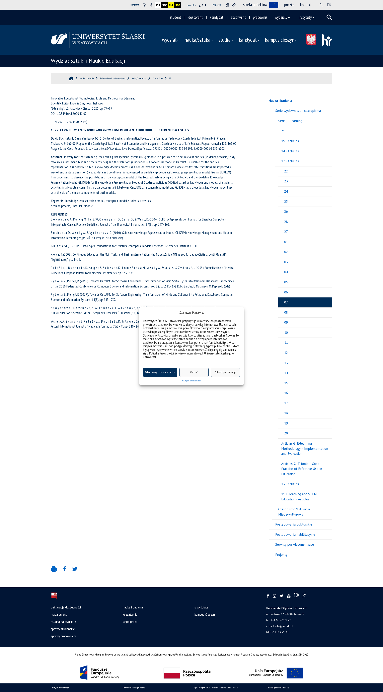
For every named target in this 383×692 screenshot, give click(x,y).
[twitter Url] (281, 596)
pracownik (260, 17)
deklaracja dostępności (66, 607)
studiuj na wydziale (63, 622)
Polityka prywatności (60, 687)
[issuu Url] (296, 596)
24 (286, 191)
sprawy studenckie (63, 629)
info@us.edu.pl (284, 626)
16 (286, 393)
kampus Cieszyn (204, 614)
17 (286, 403)
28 (286, 222)
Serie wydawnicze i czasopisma (298, 110)
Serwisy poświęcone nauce (294, 544)
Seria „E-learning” (290, 121)
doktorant (195, 17)
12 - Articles (290, 161)
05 (286, 282)
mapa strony (59, 614)
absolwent (238, 17)
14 (286, 373)
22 (286, 171)
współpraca (130, 622)
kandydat (216, 17)
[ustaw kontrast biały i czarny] (164, 5)
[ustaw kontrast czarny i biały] (158, 5)
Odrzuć (194, 372)
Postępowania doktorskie (293, 524)
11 (286, 342)
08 (286, 312)
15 (286, 383)
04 (286, 272)
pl (321, 5)
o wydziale (201, 607)
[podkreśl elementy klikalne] (234, 5)
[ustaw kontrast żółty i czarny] (177, 5)
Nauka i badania (280, 100)
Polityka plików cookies (191, 380)
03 (286, 262)
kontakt (306, 4)
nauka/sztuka (197, 39)
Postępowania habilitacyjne (295, 534)
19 (286, 423)
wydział (169, 39)
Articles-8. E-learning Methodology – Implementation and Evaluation (304, 448)
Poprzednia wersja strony (134, 687)
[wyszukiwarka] (329, 17)
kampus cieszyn (279, 39)
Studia (225, 39)
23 (286, 181)
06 (286, 292)
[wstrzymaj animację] (227, 5)
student (175, 17)
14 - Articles (290, 151)
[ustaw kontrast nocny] (151, 5)
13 (286, 363)
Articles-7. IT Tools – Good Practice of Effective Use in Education (301, 469)
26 (286, 211)
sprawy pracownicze (64, 636)
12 (286, 352)
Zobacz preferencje (225, 372)
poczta (289, 4)
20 (286, 433)
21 (283, 131)
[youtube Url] (288, 596)
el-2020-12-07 (63, 122)
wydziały (281, 17)
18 (286, 413)
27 (286, 231)
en (329, 5)
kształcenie (130, 614)
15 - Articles (290, 141)
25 (286, 201)
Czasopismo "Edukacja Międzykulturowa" (294, 512)
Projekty (281, 554)
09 (286, 322)
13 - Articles (290, 484)
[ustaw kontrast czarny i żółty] (171, 5)
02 (286, 252)
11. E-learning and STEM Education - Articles (299, 496)
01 (286, 242)
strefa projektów (255, 4)
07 (286, 302)
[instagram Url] (274, 596)
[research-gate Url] (304, 596)
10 (286, 332)
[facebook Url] (268, 596)
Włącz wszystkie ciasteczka (160, 372)
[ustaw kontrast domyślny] (144, 5)
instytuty (305, 17)
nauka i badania (133, 607)
